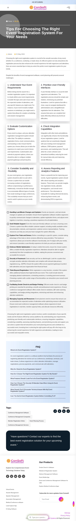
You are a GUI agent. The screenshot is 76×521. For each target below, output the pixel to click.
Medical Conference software (14, 502)
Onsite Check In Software (46, 467)
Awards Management (12, 492)
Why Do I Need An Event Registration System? (25, 369)
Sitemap (67, 513)
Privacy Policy (65, 515)
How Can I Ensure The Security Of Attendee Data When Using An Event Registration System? (34, 384)
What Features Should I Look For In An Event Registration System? (32, 378)
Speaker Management (12, 496)
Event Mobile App (44, 477)
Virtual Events (10, 489)
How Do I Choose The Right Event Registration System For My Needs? (33, 374)
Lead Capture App (11, 505)
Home (10, 21)
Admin (10, 54)
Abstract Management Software (48, 474)
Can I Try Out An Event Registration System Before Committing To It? (33, 396)
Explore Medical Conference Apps (49, 486)
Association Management (13, 499)
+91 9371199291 (37, 2)
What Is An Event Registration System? (23, 350)
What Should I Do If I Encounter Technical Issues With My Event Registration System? (31, 390)
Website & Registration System (48, 471)
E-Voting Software (11, 509)
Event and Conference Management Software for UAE (53, 482)
